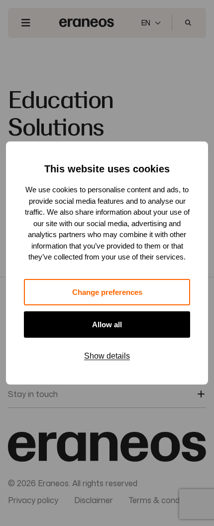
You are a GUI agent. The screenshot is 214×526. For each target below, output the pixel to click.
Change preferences (107, 292)
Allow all (107, 324)
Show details (107, 356)
